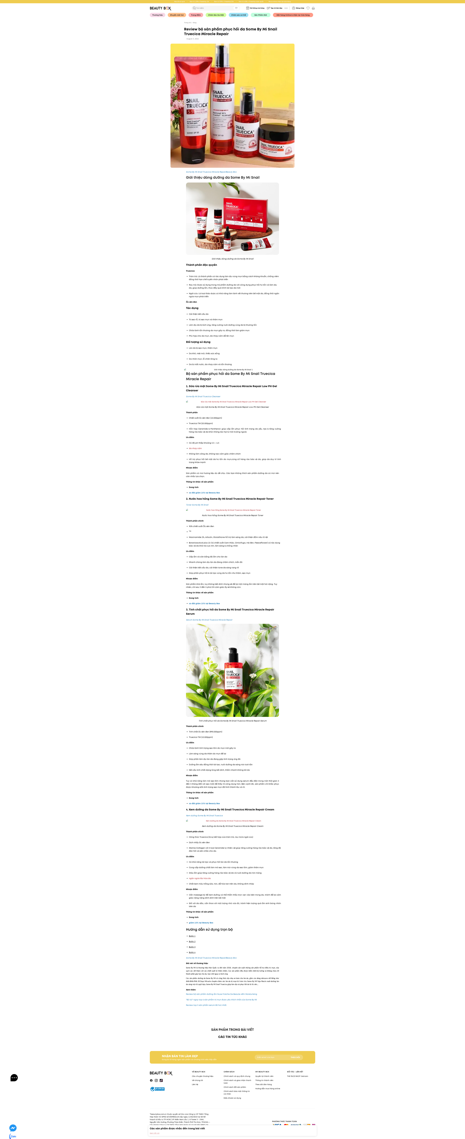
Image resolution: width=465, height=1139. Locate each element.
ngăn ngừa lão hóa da (200, 878)
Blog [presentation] (194, 23)
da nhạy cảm (195, 448)
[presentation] (161, 8)
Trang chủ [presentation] (187, 23)
